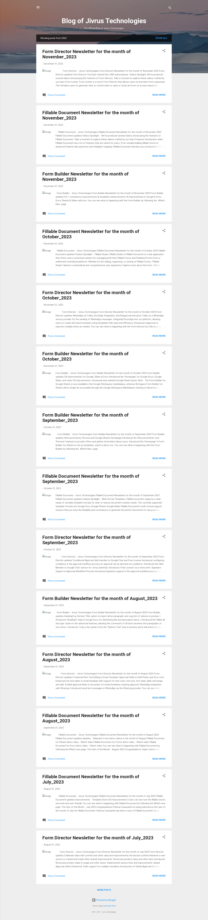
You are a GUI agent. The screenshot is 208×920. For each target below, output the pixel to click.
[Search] (170, 8)
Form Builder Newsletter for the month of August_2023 (99, 598)
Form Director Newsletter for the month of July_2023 (97, 837)
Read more (159, 94)
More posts (104, 890)
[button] (164, 51)
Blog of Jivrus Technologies (104, 21)
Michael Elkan (111, 906)
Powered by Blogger (106, 900)
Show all (161, 38)
